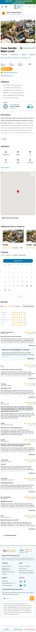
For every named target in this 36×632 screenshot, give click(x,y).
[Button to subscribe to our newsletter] (32, 598)
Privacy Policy (22, 568)
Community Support (7, 585)
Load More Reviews (10, 535)
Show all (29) (5, 167)
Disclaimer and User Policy (26, 570)
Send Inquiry (30, 629)
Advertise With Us (6, 566)
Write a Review (28, 306)
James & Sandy (14, 106)
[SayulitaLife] (18, 7)
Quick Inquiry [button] (7, 69)
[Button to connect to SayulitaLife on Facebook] (24, 581)
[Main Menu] (2, 6)
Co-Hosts (12, 108)
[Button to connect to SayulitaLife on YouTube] (20, 585)
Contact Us (5, 581)
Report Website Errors (8, 583)
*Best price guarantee (10, 72)
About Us (4, 574)
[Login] (30, 6)
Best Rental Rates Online (8, 572)
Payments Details (6, 76)
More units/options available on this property (14, 57)
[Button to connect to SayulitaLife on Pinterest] (24, 585)
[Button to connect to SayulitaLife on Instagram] (20, 581)
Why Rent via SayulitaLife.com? (6, 569)
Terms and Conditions (24, 566)
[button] (32, 31)
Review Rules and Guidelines (26, 572)
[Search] (33, 6)
